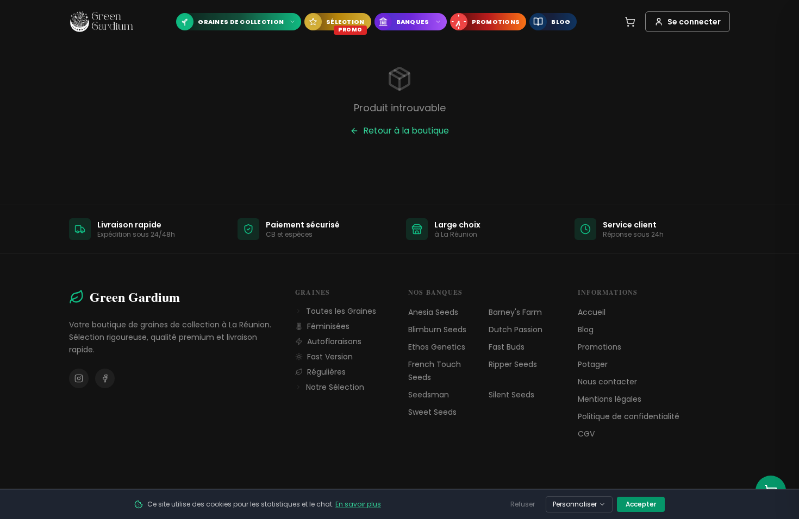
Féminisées (328, 326)
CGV (586, 433)
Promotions (599, 346)
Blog (586, 329)
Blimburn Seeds (437, 329)
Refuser (522, 504)
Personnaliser (575, 504)
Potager (593, 364)
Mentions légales (609, 399)
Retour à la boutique (406, 130)
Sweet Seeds (432, 412)
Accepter (641, 504)
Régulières (326, 371)
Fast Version (330, 356)
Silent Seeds (511, 394)
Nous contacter (607, 381)
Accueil (592, 312)
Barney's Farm (515, 312)
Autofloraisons (334, 341)
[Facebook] (105, 378)
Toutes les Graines (341, 311)
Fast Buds (507, 346)
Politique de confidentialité (628, 416)
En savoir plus (358, 504)
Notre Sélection (335, 387)
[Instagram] (79, 378)
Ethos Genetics (436, 346)
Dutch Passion (515, 329)
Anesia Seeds (433, 312)
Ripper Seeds (513, 364)
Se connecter (694, 21)
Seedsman (428, 394)
